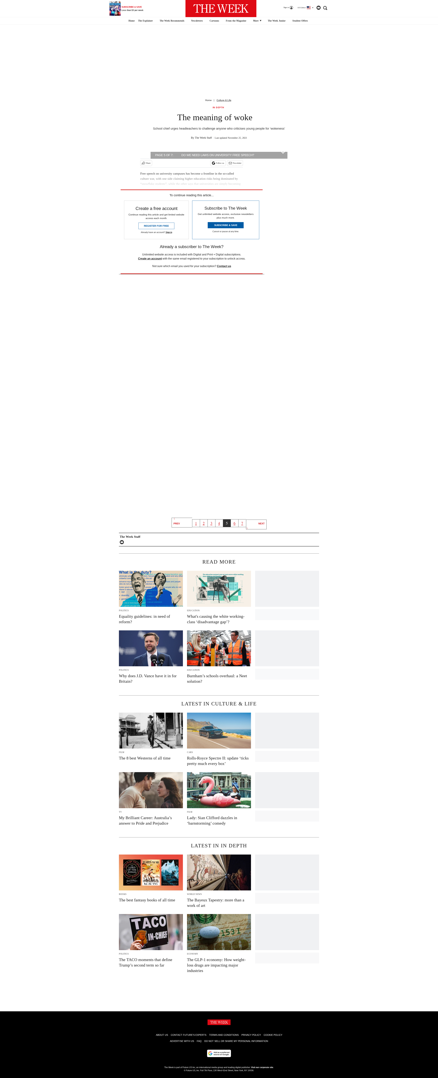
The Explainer (145, 20)
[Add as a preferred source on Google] (219, 1053)
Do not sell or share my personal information (236, 1041)
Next (261, 523)
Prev (176, 523)
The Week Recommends (172, 20)
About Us (162, 1035)
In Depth (218, 108)
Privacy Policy (251, 1035)
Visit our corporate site (262, 1067)
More (256, 20)
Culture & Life (224, 100)
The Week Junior (277, 20)
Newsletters (197, 20)
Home (208, 100)
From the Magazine (236, 20)
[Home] (131, 20)
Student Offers (300, 20)
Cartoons (214, 20)
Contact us (224, 266)
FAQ (199, 1041)
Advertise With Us (182, 1041)
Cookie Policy (273, 1035)
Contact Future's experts (188, 1035)
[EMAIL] (123, 542)
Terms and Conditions (224, 1035)
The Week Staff (203, 137)
